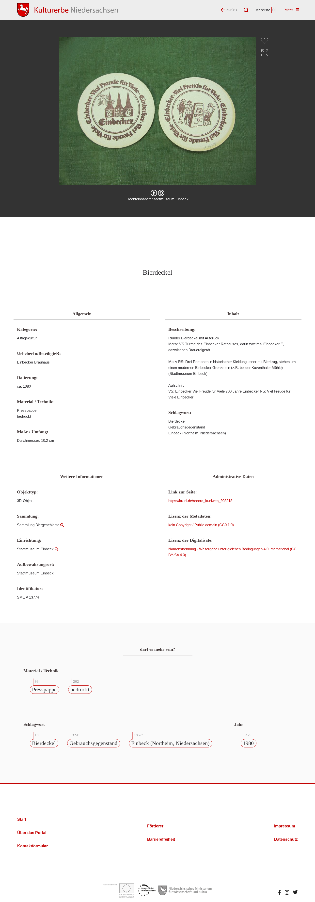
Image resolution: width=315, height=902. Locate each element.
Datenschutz (286, 839)
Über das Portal (31, 833)
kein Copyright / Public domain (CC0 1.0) (201, 525)
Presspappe (44, 689)
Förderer (155, 826)
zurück (231, 10)
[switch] (264, 41)
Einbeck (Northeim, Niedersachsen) (170, 743)
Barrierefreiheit (161, 839)
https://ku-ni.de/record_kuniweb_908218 (200, 501)
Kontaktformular (32, 846)
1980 (248, 743)
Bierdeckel (44, 743)
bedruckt (79, 689)
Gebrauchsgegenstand (93, 743)
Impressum (284, 826)
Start (21, 819)
